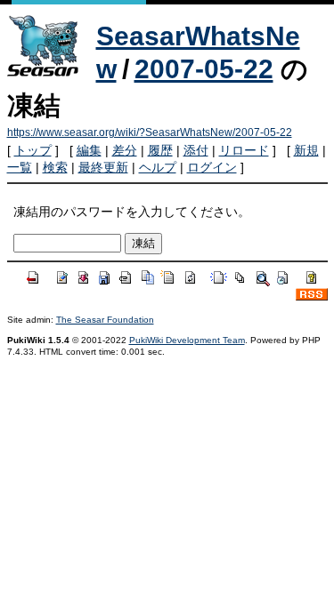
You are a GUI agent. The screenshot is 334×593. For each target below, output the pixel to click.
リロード (244, 150)
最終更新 (103, 167)
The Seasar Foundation (105, 320)
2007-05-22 (203, 69)
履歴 (160, 150)
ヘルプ (157, 167)
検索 (55, 167)
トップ (33, 150)
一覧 (19, 167)
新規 (306, 150)
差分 (124, 150)
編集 (89, 150)
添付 (195, 150)
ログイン (212, 167)
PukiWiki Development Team (187, 340)
